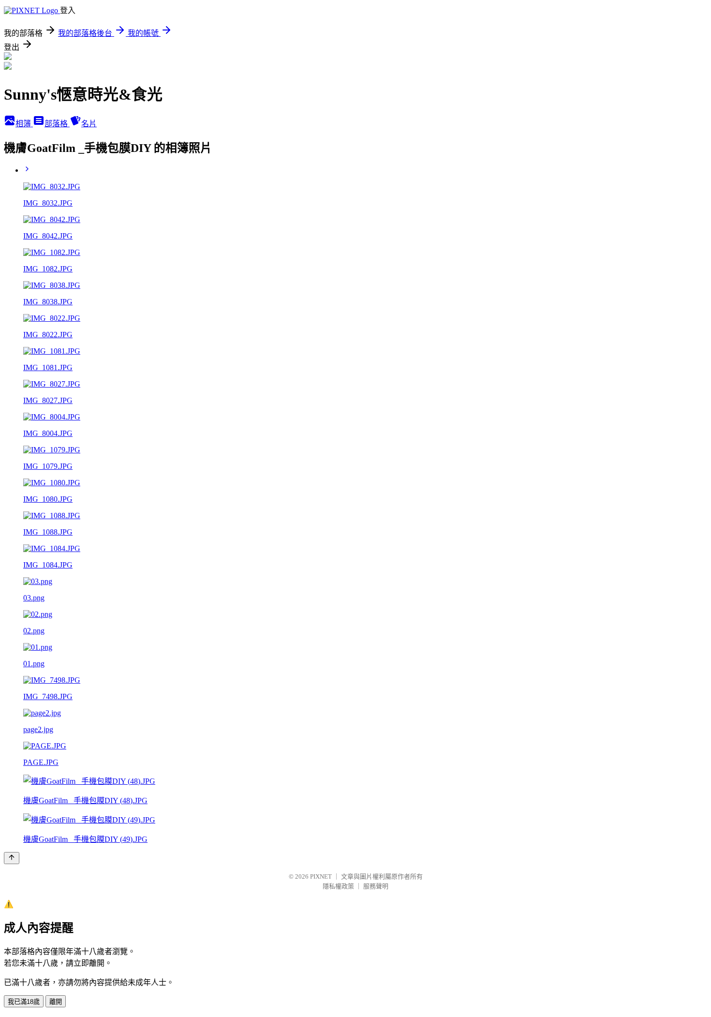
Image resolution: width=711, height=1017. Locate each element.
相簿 (24, 124)
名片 (89, 124)
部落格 (57, 124)
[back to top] (11, 858)
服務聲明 (375, 886)
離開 (55, 1001)
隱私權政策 (338, 886)
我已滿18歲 (24, 1001)
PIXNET (321, 876)
